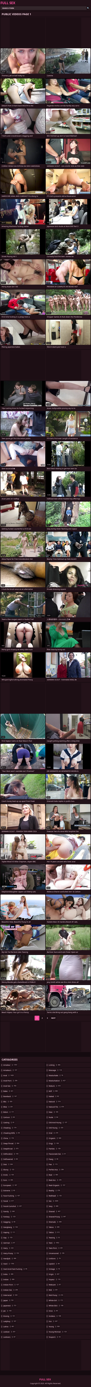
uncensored (56, 1253)
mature (54, 1086)
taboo (54, 1227)
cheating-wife (11, 1133)
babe (8, 1091)
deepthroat (10, 1148)
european (10, 1185)
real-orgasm (57, 1185)
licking (54, 1065)
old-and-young (58, 1122)
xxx (53, 1321)
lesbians (9, 1337)
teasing (54, 1237)
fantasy (9, 1216)
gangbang (10, 1227)
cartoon (9, 1117)
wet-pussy (56, 1295)
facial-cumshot (12, 1206)
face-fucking (11, 1196)
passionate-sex (57, 1154)
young (54, 1326)
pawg (53, 1159)
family (9, 1211)
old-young (56, 1128)
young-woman (58, 1332)
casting (8, 1122)
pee (53, 1164)
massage (55, 1070)
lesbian (9, 1332)
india (8, 1274)
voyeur (54, 1279)
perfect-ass (56, 1169)
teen (54, 1243)
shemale (55, 1222)
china (8, 1138)
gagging (9, 1222)
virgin (54, 1274)
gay (7, 1237)
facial (8, 1201)
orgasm (55, 1138)
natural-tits (56, 1107)
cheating (9, 1128)
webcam (55, 1284)
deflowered (10, 1159)
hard (8, 1264)
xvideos (55, 1316)
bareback (10, 1096)
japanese (9, 1305)
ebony (8, 1169)
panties (54, 1148)
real (53, 1175)
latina (8, 1326)
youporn (55, 1337)
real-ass (55, 1180)
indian (8, 1279)
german (9, 1243)
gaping (9, 1232)
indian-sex (10, 1290)
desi (8, 1164)
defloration (10, 1154)
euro (8, 1180)
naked (54, 1096)
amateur (10, 1065)
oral (53, 1133)
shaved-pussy (57, 1216)
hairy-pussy (11, 1253)
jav (7, 1311)
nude (53, 1117)
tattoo (54, 1232)
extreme (9, 1190)
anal (8, 1075)
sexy (53, 1206)
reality (54, 1190)
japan (8, 1300)
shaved (54, 1211)
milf (53, 1091)
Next (53, 1018)
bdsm (8, 1112)
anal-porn (10, 1080)
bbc (7, 1101)
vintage (54, 1269)
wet (53, 1290)
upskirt (54, 1264)
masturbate (56, 1075)
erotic (8, 1175)
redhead (55, 1196)
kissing (9, 1316)
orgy (54, 1143)
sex (53, 1201)
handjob (9, 1258)
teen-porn (56, 1248)
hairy (8, 1248)
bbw (8, 1107)
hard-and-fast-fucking (15, 1269)
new (53, 1112)
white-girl (56, 1300)
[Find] (88, 8)
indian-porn (11, 1284)
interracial (10, 1295)
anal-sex (9, 1086)
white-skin (56, 1305)
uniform (55, 1258)
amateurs (10, 1070)
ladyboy (9, 1321)
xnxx (53, 1311)
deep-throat (11, 1143)
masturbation (57, 1080)
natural (55, 1101)
